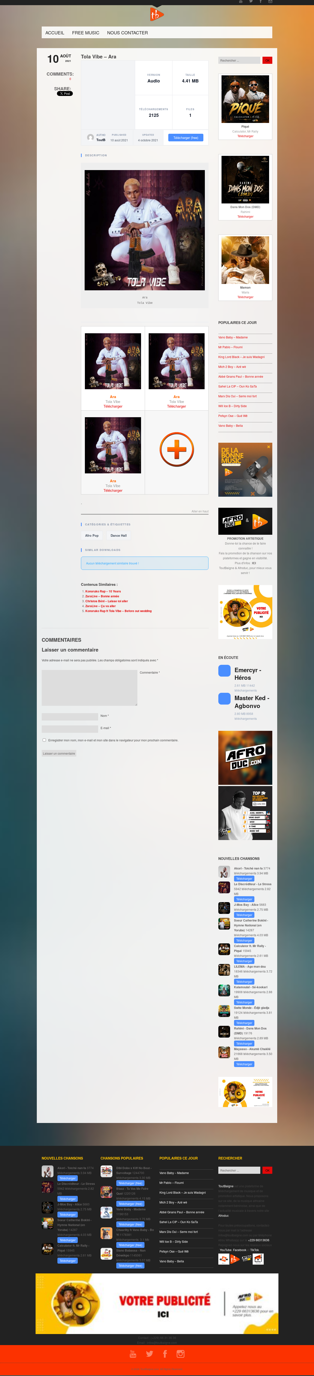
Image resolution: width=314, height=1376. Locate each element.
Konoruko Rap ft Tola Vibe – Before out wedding (118, 611)
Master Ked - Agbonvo (252, 701)
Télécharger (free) (185, 137)
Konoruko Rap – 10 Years (103, 591)
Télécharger (113, 406)
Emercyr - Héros (248, 673)
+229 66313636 (258, 1240)
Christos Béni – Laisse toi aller (106, 601)
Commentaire (150, 672)
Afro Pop (92, 535)
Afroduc (223, 1215)
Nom (105, 715)
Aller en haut (200, 511)
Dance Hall (119, 535)
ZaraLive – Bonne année (102, 596)
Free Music (85, 32)
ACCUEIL (54, 32)
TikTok (254, 1250)
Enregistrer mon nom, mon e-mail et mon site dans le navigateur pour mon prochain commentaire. (113, 740)
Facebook (239, 1250)
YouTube (226, 1250)
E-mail (106, 728)
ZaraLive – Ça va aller (100, 606)
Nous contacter (127, 32)
